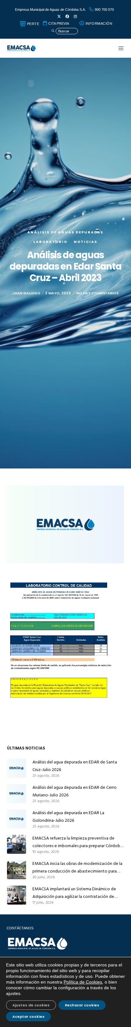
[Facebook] (67, 16)
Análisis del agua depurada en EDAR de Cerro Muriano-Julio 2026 (74, 791)
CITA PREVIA (58, 23)
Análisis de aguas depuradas (65, 232)
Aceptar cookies (28, 1016)
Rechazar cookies (82, 1005)
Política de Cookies (83, 981)
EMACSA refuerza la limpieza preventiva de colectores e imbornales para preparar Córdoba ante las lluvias (77, 842)
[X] (59, 16)
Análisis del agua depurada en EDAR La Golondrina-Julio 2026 (68, 816)
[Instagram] (75, 16)
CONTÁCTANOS (20, 928)
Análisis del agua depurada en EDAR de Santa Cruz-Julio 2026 (74, 765)
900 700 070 (104, 9)
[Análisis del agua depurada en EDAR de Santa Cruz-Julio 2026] (16, 768)
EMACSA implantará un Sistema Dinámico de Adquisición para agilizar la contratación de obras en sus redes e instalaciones (74, 892)
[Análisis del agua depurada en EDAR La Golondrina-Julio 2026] (16, 819)
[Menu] (118, 48)
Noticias (85, 241)
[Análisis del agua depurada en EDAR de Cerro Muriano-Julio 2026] (16, 793)
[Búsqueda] (64, 31)
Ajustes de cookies (31, 1005)
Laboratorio (50, 241)
